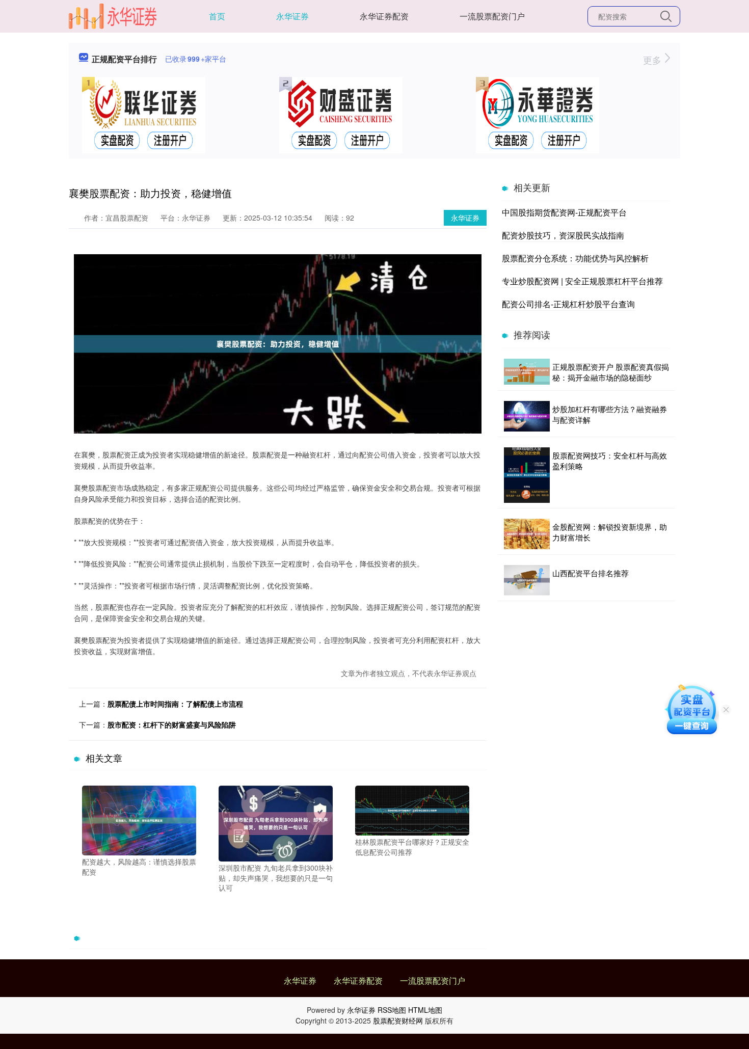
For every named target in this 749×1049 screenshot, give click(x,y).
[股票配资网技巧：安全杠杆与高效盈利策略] (527, 475)
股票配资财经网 (398, 1020)
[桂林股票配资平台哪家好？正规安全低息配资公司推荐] (412, 809)
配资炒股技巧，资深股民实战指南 (563, 235)
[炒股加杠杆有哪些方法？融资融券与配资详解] (527, 416)
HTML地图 (425, 1010)
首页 (217, 16)
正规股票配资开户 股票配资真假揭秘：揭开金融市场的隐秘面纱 (610, 372)
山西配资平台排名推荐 (590, 573)
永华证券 (292, 16)
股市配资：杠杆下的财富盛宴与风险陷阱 (172, 724)
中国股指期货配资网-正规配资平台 (564, 212)
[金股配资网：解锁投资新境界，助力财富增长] (527, 534)
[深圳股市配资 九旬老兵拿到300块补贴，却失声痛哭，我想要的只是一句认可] (276, 822)
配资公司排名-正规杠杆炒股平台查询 (568, 304)
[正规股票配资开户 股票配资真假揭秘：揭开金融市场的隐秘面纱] (527, 372)
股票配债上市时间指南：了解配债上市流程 (175, 703)
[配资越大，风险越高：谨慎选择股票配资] (139, 819)
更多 (653, 59)
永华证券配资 (384, 16)
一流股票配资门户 (492, 16)
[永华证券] (112, 15)
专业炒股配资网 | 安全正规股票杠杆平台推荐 (582, 281)
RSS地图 (392, 1010)
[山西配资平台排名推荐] (527, 580)
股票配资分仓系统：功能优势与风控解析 (575, 258)
